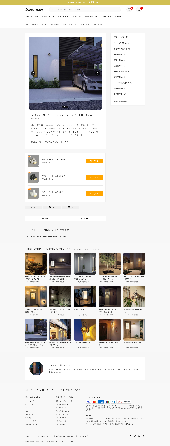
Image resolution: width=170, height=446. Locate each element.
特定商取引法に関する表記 (65, 436)
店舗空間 (117, 66)
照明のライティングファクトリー (39, 441)
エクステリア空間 (120, 83)
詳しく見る (94, 161)
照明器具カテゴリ (31, 424)
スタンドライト (30, 411)
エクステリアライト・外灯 (57, 142)
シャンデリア (30, 414)
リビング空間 (119, 43)
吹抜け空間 (118, 94)
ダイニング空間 (119, 49)
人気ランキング (61, 418)
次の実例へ (85, 218)
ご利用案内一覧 (61, 421)
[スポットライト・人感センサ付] (35, 161)
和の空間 (117, 54)
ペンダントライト (31, 404)
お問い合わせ (60, 424)
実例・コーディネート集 (64, 401)
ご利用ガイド (29, 436)
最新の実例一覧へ (120, 101)
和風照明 (28, 418)
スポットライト (30, 408)
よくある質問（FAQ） (63, 404)
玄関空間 (117, 77)
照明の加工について (62, 411)
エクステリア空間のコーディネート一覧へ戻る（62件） (46, 236)
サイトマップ (83, 436)
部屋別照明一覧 (61, 408)
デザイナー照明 (30, 421)
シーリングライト (31, 401)
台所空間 (117, 88)
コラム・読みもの (62, 414)
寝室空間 (117, 60)
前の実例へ (46, 218)
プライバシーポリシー (45, 436)
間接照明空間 (119, 71)
